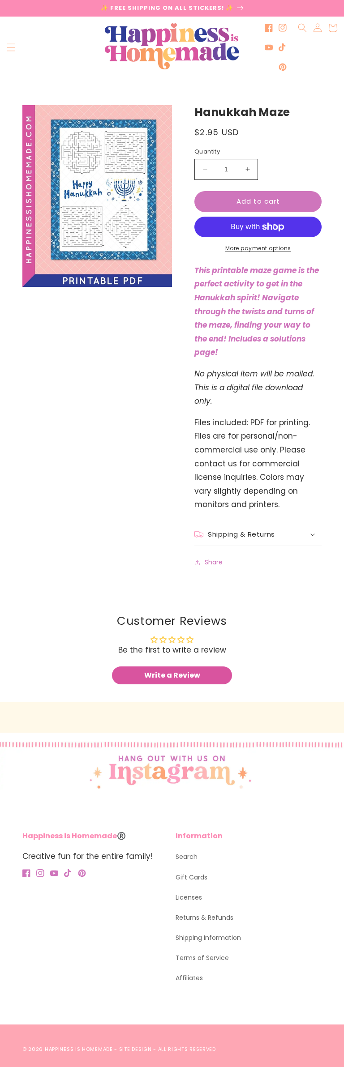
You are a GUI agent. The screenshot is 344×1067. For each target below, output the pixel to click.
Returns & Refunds (204, 917)
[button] (11, 47)
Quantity (207, 151)
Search (187, 856)
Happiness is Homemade (79, 1049)
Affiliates (189, 977)
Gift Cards (191, 877)
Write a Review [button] (172, 675)
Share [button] (214, 562)
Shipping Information (208, 937)
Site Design (135, 1049)
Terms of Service (202, 957)
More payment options (258, 248)
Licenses (189, 897)
